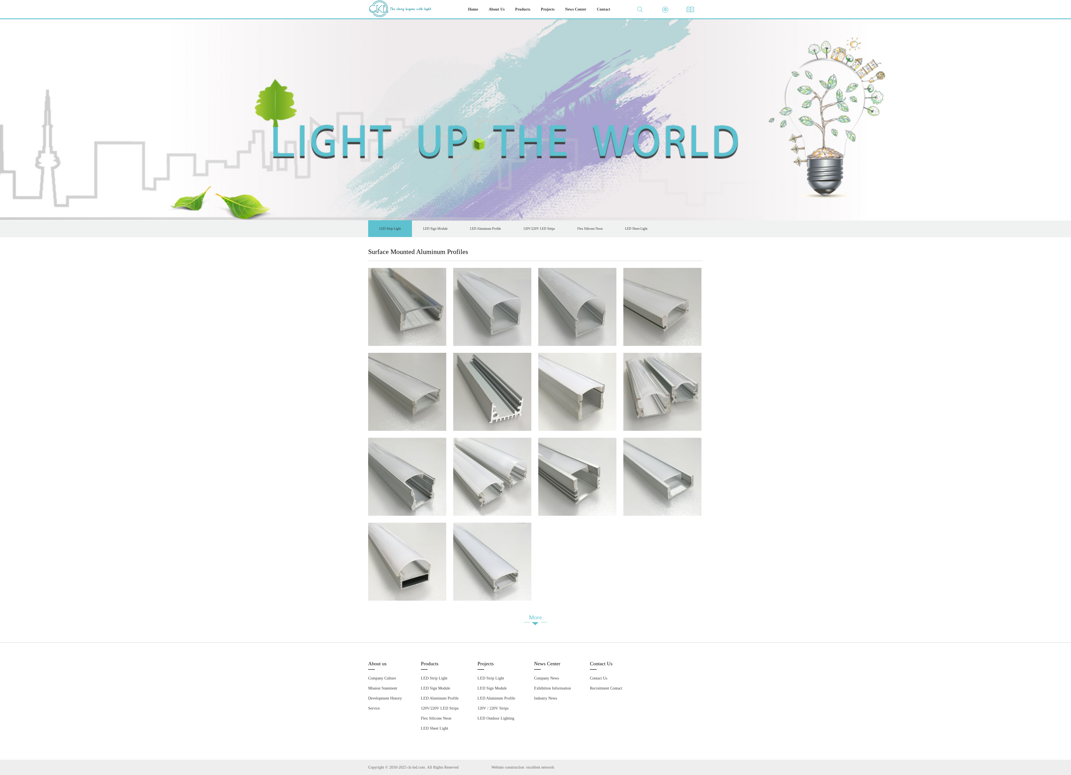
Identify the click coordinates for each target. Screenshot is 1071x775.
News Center (575, 9)
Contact (603, 9)
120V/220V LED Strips (539, 229)
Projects (547, 9)
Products (522, 9)
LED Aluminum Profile (485, 229)
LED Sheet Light (636, 229)
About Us (497, 9)
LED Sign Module (435, 229)
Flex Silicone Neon (590, 229)
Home (473, 9)
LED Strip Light (390, 229)
